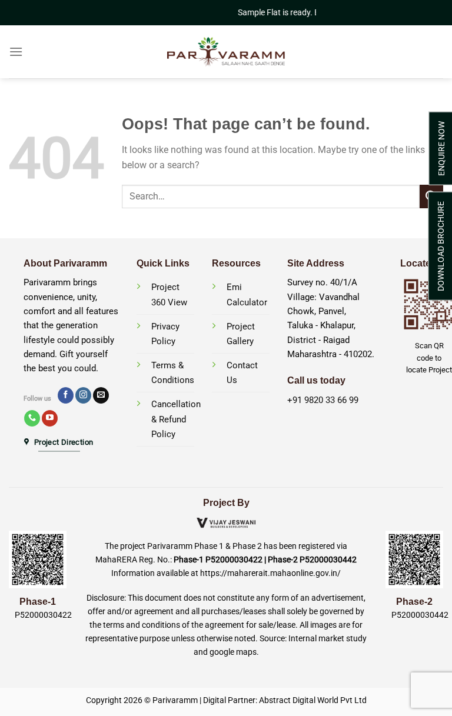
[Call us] (32, 418)
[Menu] (16, 51)
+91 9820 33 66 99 (322, 400)
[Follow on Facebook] (66, 395)
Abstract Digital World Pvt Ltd (313, 700)
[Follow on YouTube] (50, 418)
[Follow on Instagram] (83, 395)
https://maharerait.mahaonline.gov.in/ (270, 573)
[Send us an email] (101, 395)
